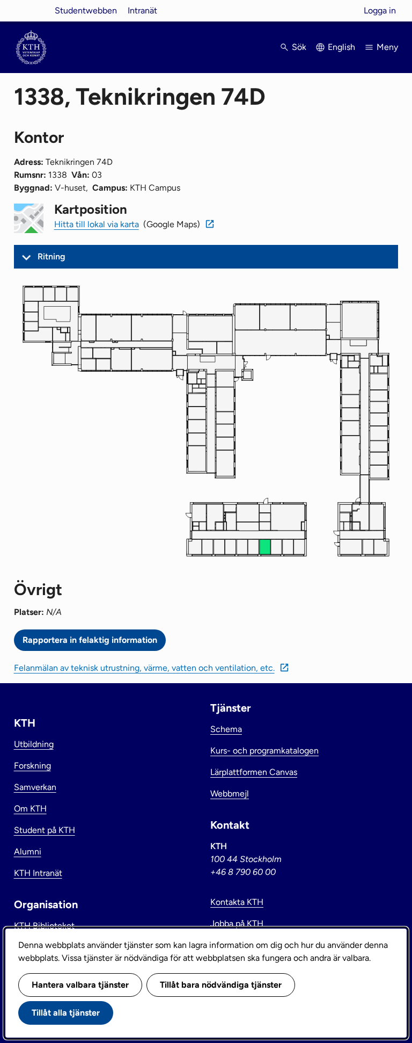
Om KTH (30, 808)
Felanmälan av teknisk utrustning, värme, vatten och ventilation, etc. (144, 668)
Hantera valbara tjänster (80, 985)
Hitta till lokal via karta (96, 224)
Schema (226, 729)
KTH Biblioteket (44, 926)
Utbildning (34, 744)
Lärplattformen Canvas (253, 772)
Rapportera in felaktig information (90, 640)
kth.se (31, 10)
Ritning (51, 256)
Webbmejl (229, 793)
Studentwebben (86, 10)
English (341, 47)
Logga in (380, 10)
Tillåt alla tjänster (66, 1013)
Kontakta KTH (236, 902)
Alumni (27, 851)
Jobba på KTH (236, 923)
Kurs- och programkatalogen (264, 750)
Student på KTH (44, 830)
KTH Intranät (38, 873)
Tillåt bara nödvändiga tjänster (221, 985)
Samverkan (35, 787)
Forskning (32, 765)
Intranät (142, 10)
